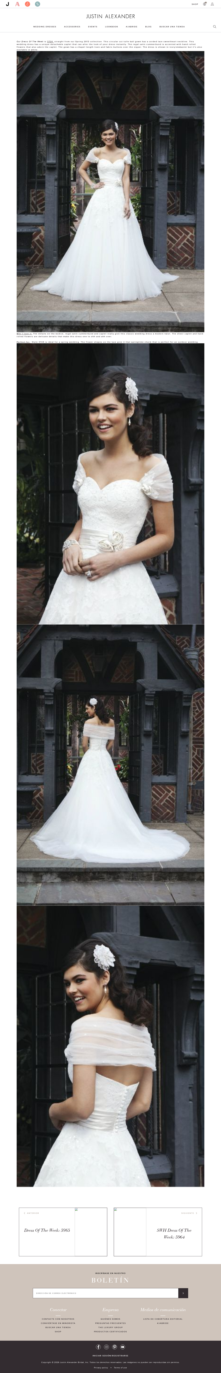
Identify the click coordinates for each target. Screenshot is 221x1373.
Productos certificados (110, 1331)
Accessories (72, 26)
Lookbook (111, 26)
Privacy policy (101, 1367)
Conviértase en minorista (58, 1323)
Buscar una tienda (172, 26)
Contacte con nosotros (58, 1319)
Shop (195, 4)
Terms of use (120, 1367)
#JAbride (132, 26)
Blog (148, 26)
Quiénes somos (110, 1319)
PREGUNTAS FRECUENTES (110, 1323)
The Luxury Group (110, 1327)
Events (92, 26)
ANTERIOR (33, 1213)
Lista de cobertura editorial (163, 1319)
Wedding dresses (44, 26)
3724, (50, 41)
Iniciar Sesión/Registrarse (110, 1355)
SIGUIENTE (187, 1213)
